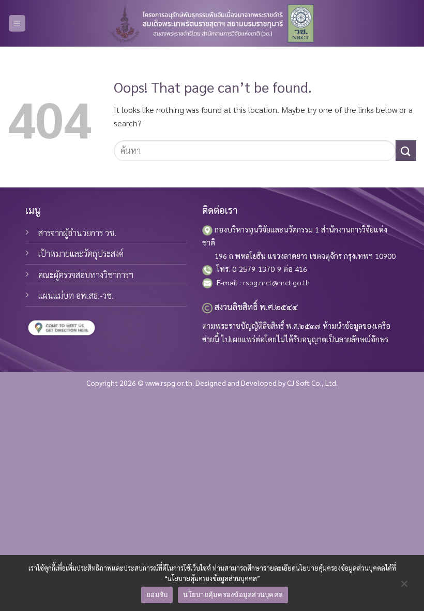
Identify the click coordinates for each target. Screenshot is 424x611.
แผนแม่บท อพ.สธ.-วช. (76, 295)
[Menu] (17, 23)
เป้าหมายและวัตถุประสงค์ (81, 253)
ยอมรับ (157, 594)
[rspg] (212, 23)
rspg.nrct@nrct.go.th (276, 282)
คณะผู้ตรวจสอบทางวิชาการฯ (85, 274)
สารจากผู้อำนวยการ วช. (77, 232)
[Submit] (406, 150)
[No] (404, 586)
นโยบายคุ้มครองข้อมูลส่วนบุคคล (233, 594)
